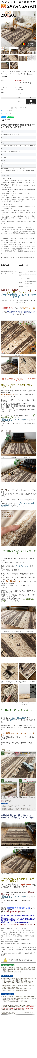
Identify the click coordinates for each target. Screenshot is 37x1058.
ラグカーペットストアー (6, 9)
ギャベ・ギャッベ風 (17, 9)
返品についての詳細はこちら (9, 110)
